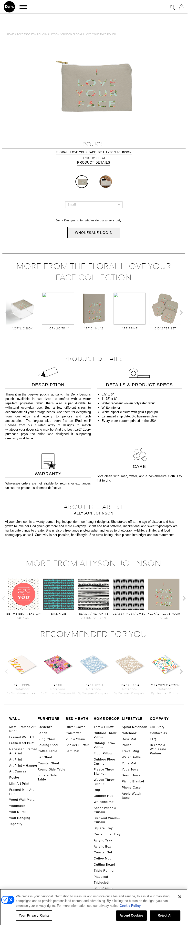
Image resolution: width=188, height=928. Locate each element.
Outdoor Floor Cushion (104, 761)
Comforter (73, 733)
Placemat (101, 877)
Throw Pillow (104, 727)
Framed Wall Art (21, 737)
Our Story (157, 727)
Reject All (165, 915)
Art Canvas (17, 771)
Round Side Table (51, 769)
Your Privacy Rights (34, 915)
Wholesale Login (94, 233)
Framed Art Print (21, 743)
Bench (42, 733)
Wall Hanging (19, 818)
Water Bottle (131, 757)
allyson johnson (117, 152)
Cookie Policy (130, 906)
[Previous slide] (6, 312)
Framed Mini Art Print (21, 792)
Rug (97, 790)
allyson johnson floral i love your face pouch (82, 34)
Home (10, 34)
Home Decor (107, 719)
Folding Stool (48, 745)
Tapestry (15, 824)
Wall (14, 719)
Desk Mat (129, 739)
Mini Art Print (19, 783)
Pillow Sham (75, 739)
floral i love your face (76, 152)
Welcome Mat (104, 802)
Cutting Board (104, 864)
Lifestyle (132, 719)
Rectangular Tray (107, 834)
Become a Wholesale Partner (158, 749)
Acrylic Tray (103, 840)
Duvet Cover (75, 727)
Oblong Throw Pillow (104, 745)
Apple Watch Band (131, 796)
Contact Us (158, 733)
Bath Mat (72, 751)
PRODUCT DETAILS (93, 162)
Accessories (26, 34)
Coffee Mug (103, 858)
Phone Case (131, 787)
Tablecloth (102, 882)
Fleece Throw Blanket (104, 771)
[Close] (179, 896)
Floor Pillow (103, 753)
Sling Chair (46, 739)
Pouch (41, 34)
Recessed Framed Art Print (23, 751)
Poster (14, 777)
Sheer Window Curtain (105, 810)
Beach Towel (132, 775)
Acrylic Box (102, 846)
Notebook (129, 733)
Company (159, 719)
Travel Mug (130, 751)
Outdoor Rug (104, 796)
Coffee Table (47, 751)
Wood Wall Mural (22, 799)
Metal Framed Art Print (22, 729)
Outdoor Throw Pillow (105, 735)
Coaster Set (103, 852)
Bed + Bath (77, 719)
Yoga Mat (129, 763)
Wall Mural (17, 812)
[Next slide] (180, 312)
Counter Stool (48, 763)
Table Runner (104, 870)
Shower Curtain (78, 745)
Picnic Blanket (133, 781)
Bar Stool (45, 757)
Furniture (49, 719)
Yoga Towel (131, 769)
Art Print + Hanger (23, 765)
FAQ (153, 739)
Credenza (45, 727)
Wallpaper (17, 806)
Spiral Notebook (134, 727)
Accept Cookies (132, 915)
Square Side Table (47, 777)
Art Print (15, 759)
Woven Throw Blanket (104, 782)
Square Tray (103, 828)
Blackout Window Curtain (107, 820)
